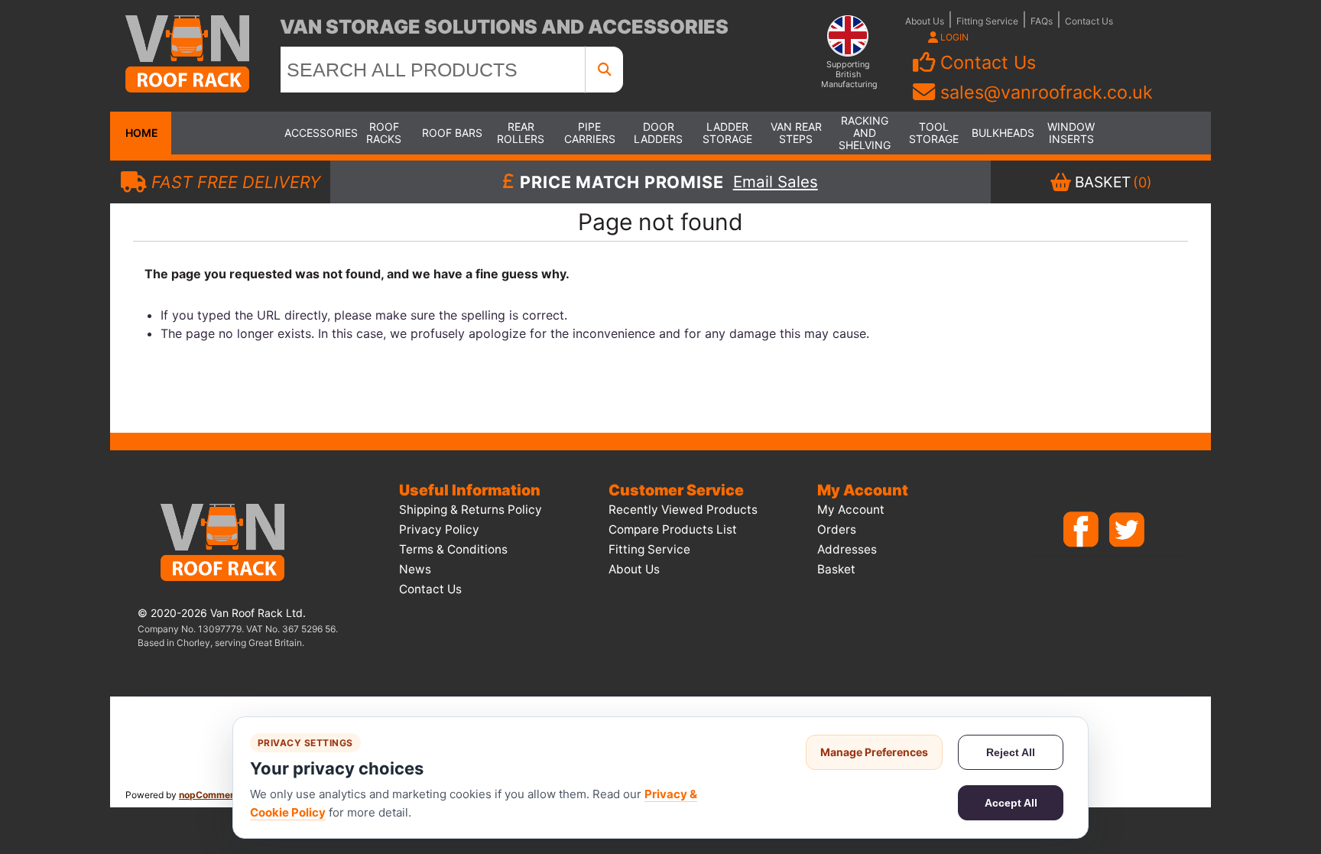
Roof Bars (452, 132)
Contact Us (1089, 21)
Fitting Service (987, 21)
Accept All (1011, 803)
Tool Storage (934, 132)
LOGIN (953, 37)
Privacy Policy (439, 529)
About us (634, 569)
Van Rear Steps (796, 132)
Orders (836, 529)
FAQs (1042, 21)
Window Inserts (1071, 132)
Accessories (315, 132)
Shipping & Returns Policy (470, 509)
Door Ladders (658, 132)
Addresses (847, 549)
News (415, 569)
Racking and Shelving (865, 132)
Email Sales (775, 182)
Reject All (1010, 752)
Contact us (430, 589)
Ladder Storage (727, 132)
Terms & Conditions (453, 549)
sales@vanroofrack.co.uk (1046, 92)
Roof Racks (383, 132)
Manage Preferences (874, 751)
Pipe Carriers (589, 132)
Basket (836, 569)
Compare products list (673, 529)
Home (140, 132)
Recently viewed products (683, 509)
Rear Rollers (520, 132)
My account (850, 509)
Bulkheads (1002, 132)
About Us (924, 21)
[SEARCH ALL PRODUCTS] (605, 69)
